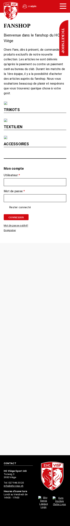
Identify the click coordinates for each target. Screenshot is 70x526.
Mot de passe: (14, 191)
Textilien (13, 127)
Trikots (12, 109)
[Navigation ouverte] (63, 6)
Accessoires (16, 144)
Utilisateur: (12, 175)
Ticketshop (63, 40)
